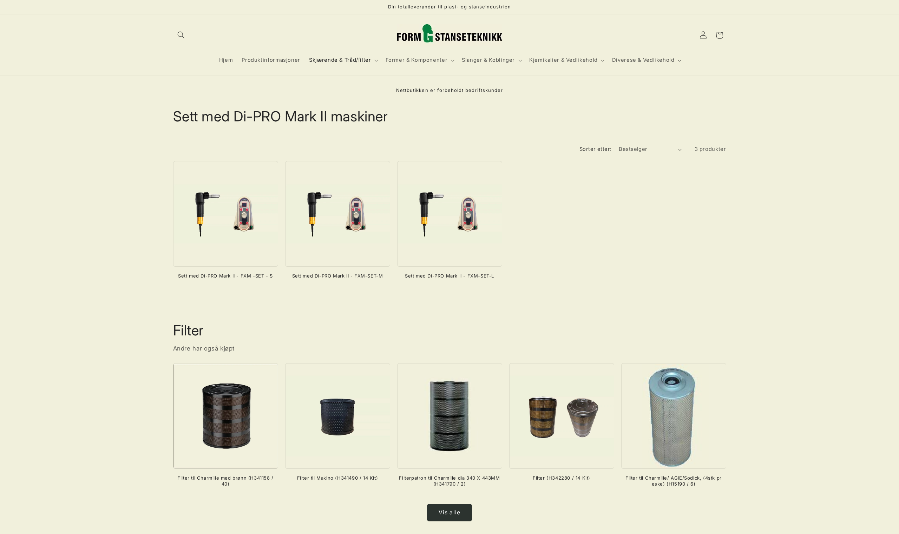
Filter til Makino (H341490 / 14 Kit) (337, 478)
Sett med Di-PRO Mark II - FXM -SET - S (225, 276)
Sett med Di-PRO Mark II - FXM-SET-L (449, 276)
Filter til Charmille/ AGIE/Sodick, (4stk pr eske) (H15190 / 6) (673, 481)
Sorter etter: (595, 149)
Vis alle (449, 512)
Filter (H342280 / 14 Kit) (561, 478)
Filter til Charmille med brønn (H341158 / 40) (225, 481)
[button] (181, 35)
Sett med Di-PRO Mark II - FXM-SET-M (337, 276)
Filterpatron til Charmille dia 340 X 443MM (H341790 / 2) (449, 481)
